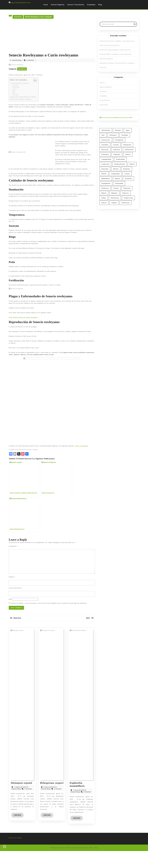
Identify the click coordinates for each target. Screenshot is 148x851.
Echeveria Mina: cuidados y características (115, 54)
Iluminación (15, 85)
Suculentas (18, 17)
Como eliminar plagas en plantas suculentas (23, 317)
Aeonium (118, 130)
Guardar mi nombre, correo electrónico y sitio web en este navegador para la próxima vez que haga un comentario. (49, 603)
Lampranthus (115, 174)
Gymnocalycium (119, 164)
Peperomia (126, 188)
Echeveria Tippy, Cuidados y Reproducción (115, 50)
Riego (13, 91)
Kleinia (103, 174)
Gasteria (128, 154)
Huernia (115, 169)
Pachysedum (119, 183)
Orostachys (128, 178)
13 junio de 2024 (78, 790)
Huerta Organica (106, 87)
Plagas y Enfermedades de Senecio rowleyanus (23, 97)
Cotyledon (104, 145)
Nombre (12, 577)
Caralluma (124, 135)
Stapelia (114, 202)
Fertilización (15, 95)
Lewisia (127, 174)
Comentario (13, 546)
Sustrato (14, 89)
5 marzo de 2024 (49, 787)
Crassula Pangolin (106, 58)
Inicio (45, 5)
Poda (13, 93)
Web (10, 599)
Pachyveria (105, 188)
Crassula (116, 145)
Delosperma (127, 145)
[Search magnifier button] (134, 24)
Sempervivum (128, 198)
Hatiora (132, 164)
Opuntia (117, 178)
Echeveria (116, 149)
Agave (128, 130)
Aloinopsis (112, 135)
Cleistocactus (105, 140)
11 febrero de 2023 (20, 787)
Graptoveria (105, 164)
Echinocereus (129, 149)
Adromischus (105, 130)
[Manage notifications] (4, 846)
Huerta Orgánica (57, 5)
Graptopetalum (106, 159)
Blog (100, 5)
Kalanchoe (126, 169)
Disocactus (105, 149)
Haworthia (104, 169)
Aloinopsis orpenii (21, 782)
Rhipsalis (114, 193)
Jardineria (103, 91)
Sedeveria (125, 193)
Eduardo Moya (16, 60)
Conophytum (119, 140)
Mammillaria (105, 178)
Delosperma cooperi (52, 782)
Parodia (116, 188)
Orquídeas (91, 5)
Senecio (104, 202)
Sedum (103, 198)
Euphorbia (116, 154)
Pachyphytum (105, 183)
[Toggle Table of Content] (34, 80)
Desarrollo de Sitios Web (124, 117)
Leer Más (19, 815)
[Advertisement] (52, 38)
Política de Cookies (15, 838)
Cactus (102, 82)
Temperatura (15, 87)
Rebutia (104, 193)
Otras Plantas (105, 100)
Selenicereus (115, 198)
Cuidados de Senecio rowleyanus (20, 83)
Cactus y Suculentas (75, 5)
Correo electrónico (15, 588)
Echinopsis (105, 154)
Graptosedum (120, 159)
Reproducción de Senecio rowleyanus (21, 99)
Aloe (103, 135)
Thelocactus (125, 202)
